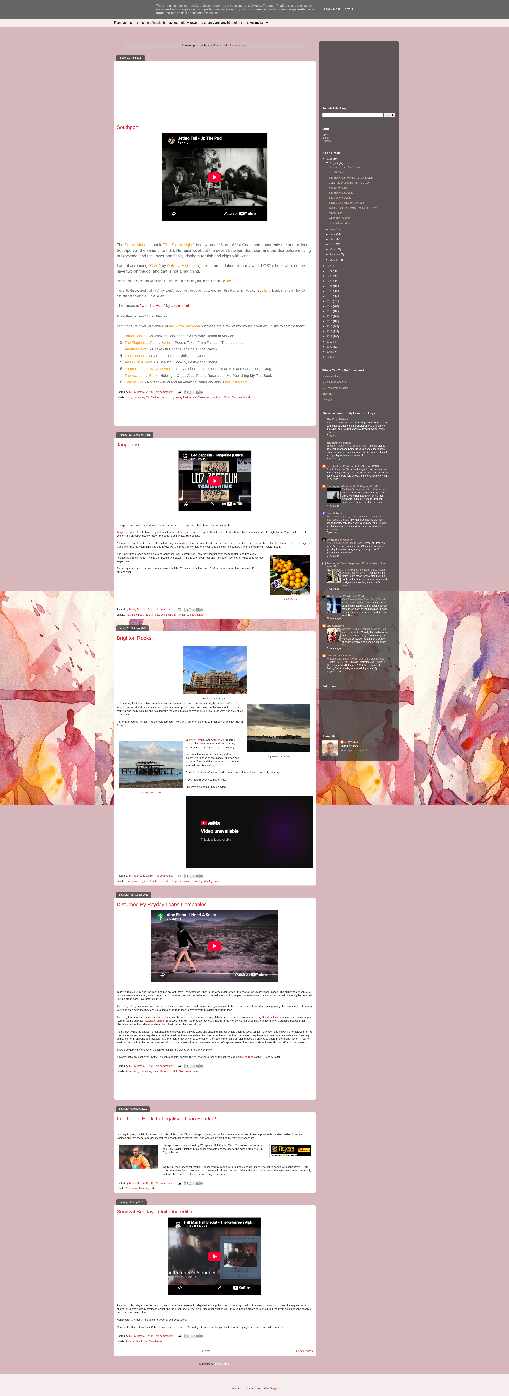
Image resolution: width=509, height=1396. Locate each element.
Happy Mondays (338, 187)
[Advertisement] (215, 94)
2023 (330, 276)
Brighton (190, 739)
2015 (330, 316)
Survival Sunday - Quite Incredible (155, 1212)
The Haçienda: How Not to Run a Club (351, 177)
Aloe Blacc (248, 1056)
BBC (128, 397)
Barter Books (135, 336)
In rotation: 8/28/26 (337, 422)
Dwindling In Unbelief (340, 539)
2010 (330, 341)
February (335, 254)
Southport (128, 127)
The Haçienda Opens (341, 192)
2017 (330, 306)
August (334, 163)
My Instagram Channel (335, 387)
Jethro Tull (180, 305)
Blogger (274, 1388)
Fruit (147, 614)
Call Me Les (134, 382)
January (335, 259)
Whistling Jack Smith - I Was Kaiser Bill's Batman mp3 (356, 658)
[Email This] (186, 392)
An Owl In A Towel (139, 362)
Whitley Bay (211, 881)
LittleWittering (335, 625)
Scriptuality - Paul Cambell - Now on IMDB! (353, 466)
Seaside (164, 881)
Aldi (128, 614)
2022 (330, 280)
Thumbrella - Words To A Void (345, 596)
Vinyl (325, 134)
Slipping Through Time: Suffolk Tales (347, 445)
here (267, 290)
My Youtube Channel (334, 381)
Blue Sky (327, 393)
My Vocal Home (331, 376)
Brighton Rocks (134, 638)
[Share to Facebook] (198, 392)
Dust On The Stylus (339, 655)
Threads (327, 399)
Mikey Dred (351, 741)
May (333, 239)
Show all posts (239, 45)
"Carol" (155, 265)
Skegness (176, 881)
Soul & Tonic (335, 513)
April (333, 244)
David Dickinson (271, 1017)
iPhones (230, 543)
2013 (330, 326)
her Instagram (236, 382)
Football (143, 1188)
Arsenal (130, 1341)
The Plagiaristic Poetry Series (148, 343)
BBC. (229, 281)
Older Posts (304, 1351)
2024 (330, 271)
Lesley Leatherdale (185, 397)
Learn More (332, 9)
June (333, 234)
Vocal (246, 397)
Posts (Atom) (222, 1363)
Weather (188, 881)
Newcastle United (154, 1020)
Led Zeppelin (182, 532)
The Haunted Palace (339, 442)
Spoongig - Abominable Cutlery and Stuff (352, 486)
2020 (330, 291)
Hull (175, 1071)
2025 (330, 265)
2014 (330, 321)
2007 (330, 356)
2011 (330, 336)
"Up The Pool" (152, 305)
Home (206, 1351)
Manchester (155, 1341)
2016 (330, 311)
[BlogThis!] (190, 392)
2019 (330, 296)
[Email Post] (179, 391)
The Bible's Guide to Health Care (345, 543)
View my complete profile (354, 750)
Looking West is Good (151, 793)
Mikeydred (204, 397)
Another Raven (137, 349)
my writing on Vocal (184, 326)
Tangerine (128, 444)
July (332, 229)
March (334, 249)
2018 (330, 301)
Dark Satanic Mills (339, 223)
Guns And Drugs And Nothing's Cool (349, 182)
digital (325, 137)
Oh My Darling (290, 599)
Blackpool (138, 397)
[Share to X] (194, 392)
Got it (349, 9)
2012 (330, 331)
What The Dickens (339, 217)
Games (326, 140)
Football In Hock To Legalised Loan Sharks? (166, 1118)
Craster (215, 739)
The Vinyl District (337, 419)
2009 (330, 346)
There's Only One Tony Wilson (346, 202)
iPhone (155, 614)
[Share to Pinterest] (201, 392)
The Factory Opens (340, 197)
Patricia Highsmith (183, 265)
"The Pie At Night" (178, 245)
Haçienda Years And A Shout (345, 167)
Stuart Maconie (138, 245)
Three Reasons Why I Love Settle (151, 369)
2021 (330, 286)
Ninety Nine (335, 212)
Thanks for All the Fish (339, 469)
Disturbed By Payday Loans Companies (162, 904)
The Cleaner (134, 356)
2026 (330, 158)
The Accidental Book (141, 376)
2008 (330, 351)
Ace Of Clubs (336, 172)
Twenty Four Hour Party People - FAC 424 (353, 207)
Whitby (201, 739)
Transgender (197, 614)
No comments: (165, 391)
